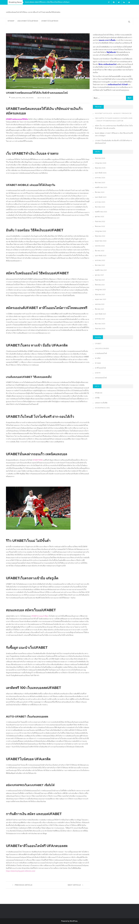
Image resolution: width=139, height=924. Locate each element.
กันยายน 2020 (100, 328)
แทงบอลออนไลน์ (101, 378)
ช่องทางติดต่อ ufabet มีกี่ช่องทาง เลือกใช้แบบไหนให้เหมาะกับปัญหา (47, 2)
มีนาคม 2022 (99, 251)
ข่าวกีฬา (98, 358)
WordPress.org (102, 408)
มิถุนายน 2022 (100, 236)
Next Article (74, 885)
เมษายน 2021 (99, 304)
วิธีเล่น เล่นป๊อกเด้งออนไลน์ (107, 64)
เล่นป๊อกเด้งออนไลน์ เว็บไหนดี (117, 84)
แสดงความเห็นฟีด (101, 403)
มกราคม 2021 (100, 319)
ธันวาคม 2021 (100, 265)
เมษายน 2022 (100, 246)
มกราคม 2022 (100, 260)
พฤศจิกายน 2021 (101, 270)
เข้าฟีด (97, 398)
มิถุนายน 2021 (100, 294)
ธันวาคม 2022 (100, 207)
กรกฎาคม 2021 (100, 289)
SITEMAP (11, 21)
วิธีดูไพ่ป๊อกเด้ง (111, 52)
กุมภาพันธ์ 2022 (100, 255)
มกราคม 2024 (100, 177)
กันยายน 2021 (100, 280)
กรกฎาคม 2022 (100, 231)
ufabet (98, 343)
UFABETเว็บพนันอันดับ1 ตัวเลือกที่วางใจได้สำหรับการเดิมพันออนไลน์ (113, 142)
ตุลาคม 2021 (99, 275)
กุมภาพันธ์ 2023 (100, 197)
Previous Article (23, 885)
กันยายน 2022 (100, 221)
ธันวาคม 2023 (100, 182)
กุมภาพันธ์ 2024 (100, 173)
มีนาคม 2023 (99, 192)
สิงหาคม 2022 (100, 226)
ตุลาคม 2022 (99, 216)
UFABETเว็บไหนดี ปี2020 (49, 21)
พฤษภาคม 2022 (100, 241)
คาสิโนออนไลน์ (100, 368)
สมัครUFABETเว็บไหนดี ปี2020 (27, 21)
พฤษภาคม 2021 (100, 299)
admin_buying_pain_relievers (22, 98)
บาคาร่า (98, 373)
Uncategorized (102, 348)
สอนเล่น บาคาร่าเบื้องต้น (107, 40)
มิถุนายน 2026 (100, 168)
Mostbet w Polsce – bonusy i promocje (113, 113)
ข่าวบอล (98, 363)
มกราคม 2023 (100, 202)
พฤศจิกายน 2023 (101, 187)
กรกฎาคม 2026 (100, 163)
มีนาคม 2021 (99, 309)
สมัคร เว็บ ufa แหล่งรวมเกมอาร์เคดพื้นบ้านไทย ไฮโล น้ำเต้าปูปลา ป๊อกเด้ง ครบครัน (114, 127)
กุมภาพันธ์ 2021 (100, 314)
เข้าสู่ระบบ (98, 393)
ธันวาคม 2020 (100, 324)
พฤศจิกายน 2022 (101, 212)
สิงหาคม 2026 (100, 158)
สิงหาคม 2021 (100, 285)
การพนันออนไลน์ (101, 353)
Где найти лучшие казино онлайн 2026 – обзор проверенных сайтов (113, 119)
